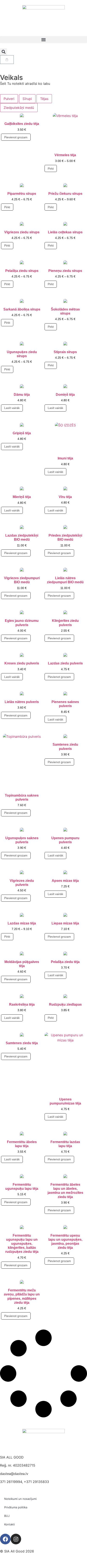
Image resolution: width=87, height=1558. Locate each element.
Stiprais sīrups (65, 352)
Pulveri (9, 99)
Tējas (44, 99)
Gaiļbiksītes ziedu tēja (21, 124)
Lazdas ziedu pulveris (65, 663)
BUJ (7, 1516)
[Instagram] (16, 1539)
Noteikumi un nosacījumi (20, 1498)
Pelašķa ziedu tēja (65, 962)
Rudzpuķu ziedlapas (65, 1004)
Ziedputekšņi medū (19, 107)
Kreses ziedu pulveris (21, 663)
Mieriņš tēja (22, 497)
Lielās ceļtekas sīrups (65, 232)
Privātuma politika (15, 1507)
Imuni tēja (65, 458)
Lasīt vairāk (12, 408)
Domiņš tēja (65, 394)
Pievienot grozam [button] (15, 137)
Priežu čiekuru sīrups (65, 193)
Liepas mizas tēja (65, 923)
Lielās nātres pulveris (22, 702)
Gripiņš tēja (22, 433)
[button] (43, 39)
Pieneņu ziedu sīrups (65, 271)
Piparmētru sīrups (21, 193)
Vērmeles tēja (65, 155)
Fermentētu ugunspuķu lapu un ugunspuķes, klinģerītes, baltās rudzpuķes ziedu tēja (21, 1244)
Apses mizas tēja (65, 880)
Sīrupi (27, 99)
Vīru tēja (65, 497)
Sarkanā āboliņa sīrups (21, 309)
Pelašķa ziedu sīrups (21, 271)
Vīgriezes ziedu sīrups (21, 232)
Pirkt (51, 168)
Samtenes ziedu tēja (22, 1043)
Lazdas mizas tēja (22, 923)
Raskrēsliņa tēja (22, 1004)
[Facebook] (5, 1539)
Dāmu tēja (22, 394)
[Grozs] (7, 59)
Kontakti (9, 1524)
